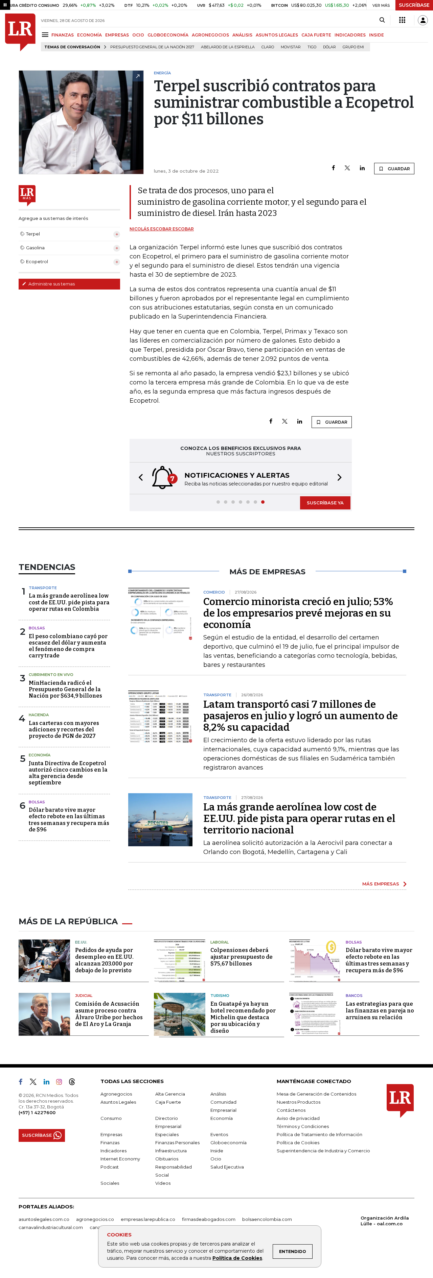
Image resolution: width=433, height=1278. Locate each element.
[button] (139, 478)
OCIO (138, 34)
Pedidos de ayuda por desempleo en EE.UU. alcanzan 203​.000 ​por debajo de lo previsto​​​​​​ (104, 960)
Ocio (215, 1158)
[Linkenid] (49, 1083)
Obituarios (166, 1158)
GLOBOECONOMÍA (167, 34)
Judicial (83, 995)
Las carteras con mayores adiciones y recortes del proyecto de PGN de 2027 (64, 729)
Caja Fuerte (168, 1102)
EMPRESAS (117, 34)
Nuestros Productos (298, 1102)
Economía (39, 755)
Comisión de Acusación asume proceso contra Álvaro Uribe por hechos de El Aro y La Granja (109, 1014)
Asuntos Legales (118, 1102)
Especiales (167, 1134)
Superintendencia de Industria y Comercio (323, 1150)
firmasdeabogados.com (208, 1219)
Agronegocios (116, 1094)
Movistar (291, 47)
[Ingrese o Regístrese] (423, 20)
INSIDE (376, 34)
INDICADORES (350, 34)
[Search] (382, 20)
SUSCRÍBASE (414, 5)
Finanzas (109, 1142)
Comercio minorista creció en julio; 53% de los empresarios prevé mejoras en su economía (298, 613)
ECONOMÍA (89, 34)
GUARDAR (398, 168)
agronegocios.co (95, 1219)
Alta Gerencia (170, 1094)
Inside (216, 1150)
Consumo (111, 1118)
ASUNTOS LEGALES (277, 34)
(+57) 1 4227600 (37, 1112)
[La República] (20, 32)
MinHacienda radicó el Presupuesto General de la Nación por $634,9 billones (65, 689)
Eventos (219, 1134)
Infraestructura (171, 1150)
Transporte (43, 587)
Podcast (109, 1167)
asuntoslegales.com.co (44, 1219)
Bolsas (37, 628)
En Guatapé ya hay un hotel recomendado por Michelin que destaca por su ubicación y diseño (243, 1017)
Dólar (329, 47)
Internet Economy (120, 1158)
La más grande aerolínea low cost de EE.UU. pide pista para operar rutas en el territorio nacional (299, 818)
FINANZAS (62, 34)
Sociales (109, 1183)
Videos (162, 1183)
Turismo (219, 995)
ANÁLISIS (242, 34)
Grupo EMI (353, 47)
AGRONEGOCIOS (210, 34)
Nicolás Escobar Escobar (162, 228)
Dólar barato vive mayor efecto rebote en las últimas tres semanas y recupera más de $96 (69, 820)
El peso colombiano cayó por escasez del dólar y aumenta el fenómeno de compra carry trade (68, 646)
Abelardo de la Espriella (228, 47)
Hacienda (39, 714)
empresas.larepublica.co (148, 1219)
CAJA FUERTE (316, 34)
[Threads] (75, 1083)
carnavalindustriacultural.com (51, 1227)
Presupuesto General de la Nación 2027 (152, 47)
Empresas (111, 1134)
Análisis (218, 1094)
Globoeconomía (228, 1142)
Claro (267, 47)
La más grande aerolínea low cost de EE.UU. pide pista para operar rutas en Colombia (69, 602)
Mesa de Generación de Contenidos (316, 1094)
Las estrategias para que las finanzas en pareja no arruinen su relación (380, 1011)
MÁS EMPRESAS (380, 883)
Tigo (311, 47)
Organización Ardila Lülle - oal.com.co (385, 1220)
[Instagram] (61, 1083)
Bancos (354, 995)
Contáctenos (291, 1110)
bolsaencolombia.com (267, 1219)
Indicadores (113, 1150)
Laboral (219, 942)
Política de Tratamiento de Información (319, 1134)
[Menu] (46, 34)
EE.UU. (81, 942)
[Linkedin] (362, 168)
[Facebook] (333, 168)
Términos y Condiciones (303, 1126)
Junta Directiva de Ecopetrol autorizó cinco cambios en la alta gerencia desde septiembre (68, 773)
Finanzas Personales (177, 1142)
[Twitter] (347, 168)
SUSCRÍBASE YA (325, 502)
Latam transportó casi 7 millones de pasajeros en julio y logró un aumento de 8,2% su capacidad (300, 715)
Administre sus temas (51, 283)
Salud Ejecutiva (227, 1167)
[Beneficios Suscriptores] (402, 20)
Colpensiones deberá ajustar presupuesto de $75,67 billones (241, 957)
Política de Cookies (237, 1258)
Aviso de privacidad (298, 1118)
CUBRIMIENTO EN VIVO (51, 674)
